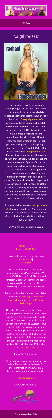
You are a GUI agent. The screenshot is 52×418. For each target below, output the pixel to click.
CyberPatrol (25, 259)
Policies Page (24, 296)
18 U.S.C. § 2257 (28, 347)
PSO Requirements (26, 377)
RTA (30, 245)
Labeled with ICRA (25, 249)
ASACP (22, 245)
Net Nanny (26, 262)
